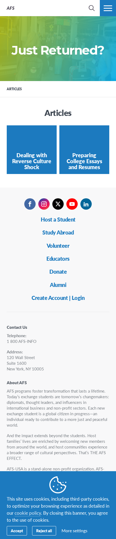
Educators (58, 258)
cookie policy (28, 513)
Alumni (58, 285)
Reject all (44, 530)
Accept (17, 530)
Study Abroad (58, 232)
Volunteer (58, 245)
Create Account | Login (58, 298)
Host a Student (58, 219)
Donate (58, 271)
